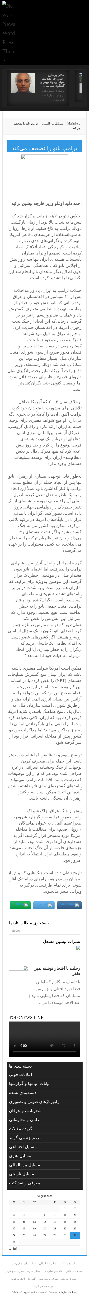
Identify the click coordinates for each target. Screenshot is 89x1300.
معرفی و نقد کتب (24, 1182)
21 (54, 1228)
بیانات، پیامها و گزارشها (29, 1083)
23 (75, 1228)
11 (24, 1221)
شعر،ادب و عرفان (25, 1110)
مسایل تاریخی (21, 1173)
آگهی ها (32, 1278)
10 (14, 1221)
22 (65, 1228)
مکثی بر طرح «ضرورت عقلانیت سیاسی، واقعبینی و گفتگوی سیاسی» (52, 80)
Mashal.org (73, 123)
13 (44, 1221)
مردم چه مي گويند (25, 1137)
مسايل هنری (20, 1155)
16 (75, 1221)
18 (24, 1228)
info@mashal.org (67, 1292)
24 (14, 1235)
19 (34, 1228)
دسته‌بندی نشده (22, 1092)
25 (24, 1235)
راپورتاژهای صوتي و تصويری (34, 1101)
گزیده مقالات (20, 1128)
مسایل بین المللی (52, 123)
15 (65, 1221)
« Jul (13, 1249)
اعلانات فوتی (20, 1074)
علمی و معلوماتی (24, 1119)
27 (44, 1235)
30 (75, 1235)
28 (54, 1235)
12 (34, 1221)
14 (54, 1221)
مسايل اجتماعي (23, 1146)
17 (14, 1228)
